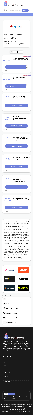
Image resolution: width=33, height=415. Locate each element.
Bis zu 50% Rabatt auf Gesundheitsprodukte (19, 97)
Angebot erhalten (16, 105)
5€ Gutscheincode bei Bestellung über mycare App (21, 77)
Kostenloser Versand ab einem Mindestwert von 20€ (21, 199)
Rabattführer (7, 381)
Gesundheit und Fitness (12, 308)
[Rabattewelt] (13, 4)
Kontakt (5, 365)
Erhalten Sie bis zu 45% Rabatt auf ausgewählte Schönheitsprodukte (21, 179)
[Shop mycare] (16, 27)
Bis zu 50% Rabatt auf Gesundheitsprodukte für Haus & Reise (20, 138)
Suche (25, 10)
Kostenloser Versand (11, 318)
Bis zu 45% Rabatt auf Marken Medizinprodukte (21, 158)
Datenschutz (7, 362)
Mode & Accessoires (11, 303)
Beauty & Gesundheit (11, 322)
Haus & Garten (10, 299)
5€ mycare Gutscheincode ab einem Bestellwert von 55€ (21, 58)
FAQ (5, 379)
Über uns (6, 376)
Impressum (6, 360)
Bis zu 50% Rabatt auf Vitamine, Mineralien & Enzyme (19, 118)
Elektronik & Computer (12, 313)
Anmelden (11, 393)
